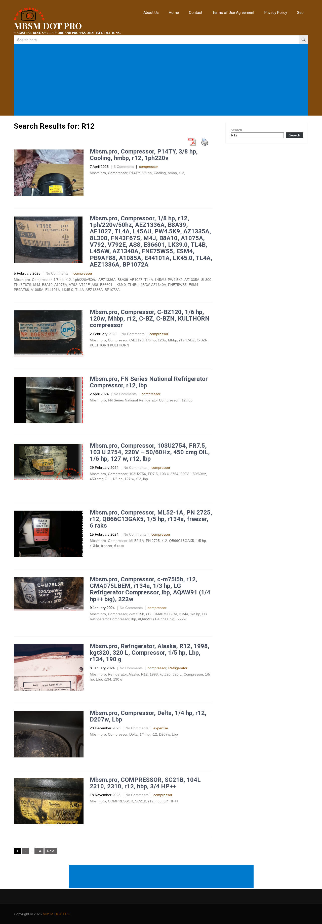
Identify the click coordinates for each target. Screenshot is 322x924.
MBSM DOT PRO (56, 914)
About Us (151, 12)
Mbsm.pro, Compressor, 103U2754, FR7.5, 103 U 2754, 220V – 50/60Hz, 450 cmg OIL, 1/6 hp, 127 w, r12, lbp (150, 452)
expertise (160, 728)
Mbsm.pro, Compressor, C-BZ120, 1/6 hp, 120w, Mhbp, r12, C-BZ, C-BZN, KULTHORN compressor (150, 319)
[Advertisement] (162, 80)
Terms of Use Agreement (233, 12)
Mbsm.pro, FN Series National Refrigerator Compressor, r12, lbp (149, 382)
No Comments (57, 273)
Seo (300, 12)
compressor (148, 167)
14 (39, 851)
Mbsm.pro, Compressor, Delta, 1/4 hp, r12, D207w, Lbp (148, 716)
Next (50, 851)
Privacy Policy (275, 12)
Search (236, 130)
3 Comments (124, 167)
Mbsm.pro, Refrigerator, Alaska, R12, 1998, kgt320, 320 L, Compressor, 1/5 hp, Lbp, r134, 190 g (150, 653)
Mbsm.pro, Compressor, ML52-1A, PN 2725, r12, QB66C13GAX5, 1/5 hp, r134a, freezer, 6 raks (151, 519)
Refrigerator (177, 668)
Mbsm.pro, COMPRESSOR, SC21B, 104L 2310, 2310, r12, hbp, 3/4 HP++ (145, 783)
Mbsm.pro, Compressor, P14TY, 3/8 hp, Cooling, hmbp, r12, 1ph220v (144, 155)
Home (174, 12)
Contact (195, 12)
